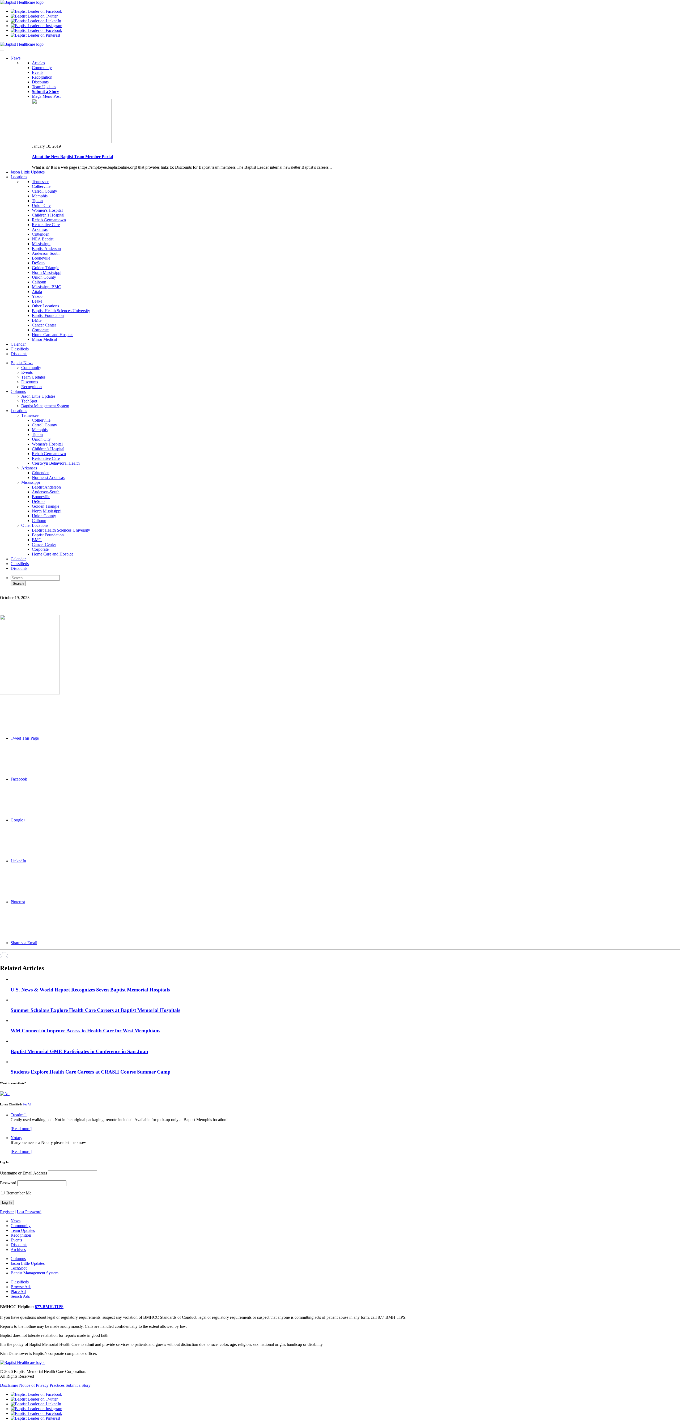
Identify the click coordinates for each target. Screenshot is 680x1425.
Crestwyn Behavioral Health (56, 463)
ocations (19, 177)
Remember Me (18, 1193)
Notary (16, 1137)
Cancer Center (44, 325)
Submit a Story (78, 1385)
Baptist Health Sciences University (61, 310)
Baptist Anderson (46, 248)
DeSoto (38, 263)
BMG (37, 320)
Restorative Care (46, 224)
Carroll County (44, 191)
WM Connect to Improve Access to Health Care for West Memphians (85, 1030)
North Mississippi (46, 272)
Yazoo (37, 296)
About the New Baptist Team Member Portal (72, 156)
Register (7, 1212)
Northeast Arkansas (48, 477)
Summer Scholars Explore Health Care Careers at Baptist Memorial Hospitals (95, 1010)
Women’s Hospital (47, 210)
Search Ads (20, 1296)
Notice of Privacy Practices (42, 1385)
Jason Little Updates (38, 396)
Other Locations (45, 306)
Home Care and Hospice (52, 334)
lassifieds (20, 349)
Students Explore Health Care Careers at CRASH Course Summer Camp (91, 1072)
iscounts (19, 353)
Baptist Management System (45, 406)
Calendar (18, 559)
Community (42, 67)
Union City (41, 205)
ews (15, 58)
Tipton (37, 200)
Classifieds (20, 563)
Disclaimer (9, 1385)
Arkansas (40, 229)
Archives (18, 1249)
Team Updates (44, 86)
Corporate (40, 330)
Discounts (40, 82)
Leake (37, 301)
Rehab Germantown (49, 220)
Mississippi (41, 243)
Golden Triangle (45, 267)
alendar (18, 344)
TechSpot (29, 401)
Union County (44, 277)
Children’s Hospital (48, 215)
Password (8, 1183)
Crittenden (40, 234)
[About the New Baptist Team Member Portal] (72, 141)
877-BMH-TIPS (49, 1306)
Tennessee (40, 181)
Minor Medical (44, 339)
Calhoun (39, 282)
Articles (38, 63)
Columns (18, 391)
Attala (37, 291)
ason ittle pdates (28, 172)
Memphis (40, 196)
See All (27, 1104)
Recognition (42, 77)
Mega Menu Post (46, 96)
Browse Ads (21, 1286)
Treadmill (19, 1115)
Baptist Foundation (48, 315)
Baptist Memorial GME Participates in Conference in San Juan (79, 1051)
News (15, 1221)
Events (37, 72)
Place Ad (18, 1291)
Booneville (41, 258)
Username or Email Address (23, 1173)
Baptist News (22, 363)
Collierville (41, 186)
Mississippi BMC (46, 287)
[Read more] (21, 1128)
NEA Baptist (42, 239)
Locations (19, 410)
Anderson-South (46, 253)
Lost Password (29, 1212)
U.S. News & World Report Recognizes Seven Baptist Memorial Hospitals (90, 990)
